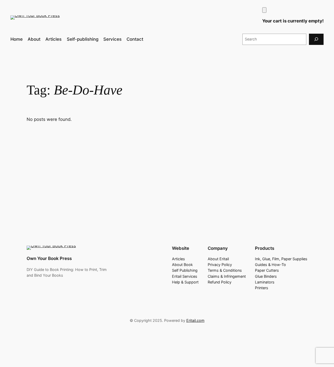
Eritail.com (195, 320)
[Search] (316, 39)
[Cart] (264, 10)
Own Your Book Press (49, 258)
